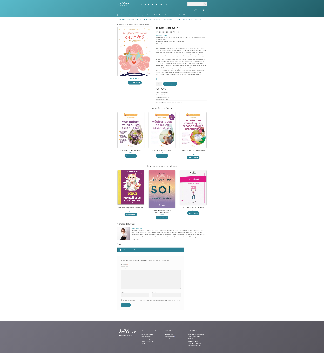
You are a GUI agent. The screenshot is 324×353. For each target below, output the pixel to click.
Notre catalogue (146, 339)
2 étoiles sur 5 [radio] (123, 266)
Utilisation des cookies (194, 343)
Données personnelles (194, 345)
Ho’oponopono (140, 15)
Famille (179, 19)
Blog (162, 5)
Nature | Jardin (187, 19)
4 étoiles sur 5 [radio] (126, 266)
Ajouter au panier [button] (130, 156)
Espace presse (169, 334)
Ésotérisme (138, 19)
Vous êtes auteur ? (146, 336)
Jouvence (179, 102)
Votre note (124, 264)
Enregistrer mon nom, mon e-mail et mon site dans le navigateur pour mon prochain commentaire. (151, 300)
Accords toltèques (129, 15)
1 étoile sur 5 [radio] (121, 266)
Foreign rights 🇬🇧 (170, 336)
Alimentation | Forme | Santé (152, 19)
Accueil (121, 24)
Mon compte (170, 5)
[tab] (126, 224)
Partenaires (168, 339)
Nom (122, 292)
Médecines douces (169, 19)
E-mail (154, 292)
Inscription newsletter (148, 341)
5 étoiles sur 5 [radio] (127, 266)
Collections (197, 19)
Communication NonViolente (155, 15)
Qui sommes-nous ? (147, 334)
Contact (143, 343)
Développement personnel (125, 19)
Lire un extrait (135, 82)
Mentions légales (193, 341)
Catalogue (186, 15)
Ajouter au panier (170, 84)
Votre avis (124, 269)
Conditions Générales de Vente (196, 334)
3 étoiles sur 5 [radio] (124, 266)
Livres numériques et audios (173, 15)
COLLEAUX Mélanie (128, 24)
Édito (121, 15)
